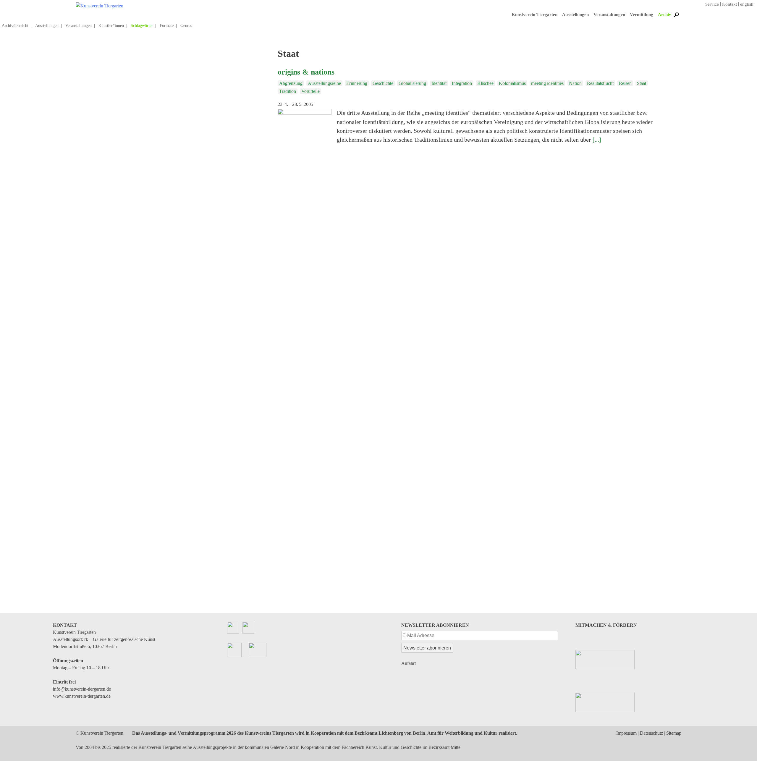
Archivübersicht (15, 25)
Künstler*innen (111, 25)
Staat (641, 83)
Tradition (287, 91)
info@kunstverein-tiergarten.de (82, 688)
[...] (597, 139)
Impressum (626, 733)
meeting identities (547, 83)
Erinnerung (356, 83)
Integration (462, 83)
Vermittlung (641, 14)
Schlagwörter (142, 25)
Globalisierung (412, 83)
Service (712, 4)
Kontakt (729, 4)
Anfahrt (408, 663)
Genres (186, 25)
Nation (575, 83)
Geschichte (383, 83)
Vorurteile (310, 91)
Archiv (664, 14)
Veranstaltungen (609, 14)
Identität (439, 83)
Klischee (485, 83)
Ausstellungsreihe (324, 83)
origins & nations (306, 71)
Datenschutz (651, 733)
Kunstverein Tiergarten (534, 14)
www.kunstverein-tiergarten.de (82, 696)
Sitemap (673, 733)
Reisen (625, 83)
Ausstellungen (575, 14)
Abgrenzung (291, 83)
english (746, 4)
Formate (167, 25)
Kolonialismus (512, 83)
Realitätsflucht (600, 83)
